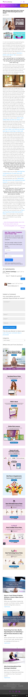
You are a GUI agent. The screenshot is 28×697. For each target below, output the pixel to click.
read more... (7, 606)
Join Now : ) (9, 260)
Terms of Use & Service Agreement (10, 685)
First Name (7, 247)
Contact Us (13, 687)
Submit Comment (9, 327)
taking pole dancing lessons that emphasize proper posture (14, 180)
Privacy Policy (20, 685)
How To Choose (23, 5)
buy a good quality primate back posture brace (13, 212)
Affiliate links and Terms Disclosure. (13, 344)
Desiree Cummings (11, 271)
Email (6, 253)
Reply (23, 278)
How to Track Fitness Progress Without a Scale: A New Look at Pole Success (13, 597)
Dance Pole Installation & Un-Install (13, 684)
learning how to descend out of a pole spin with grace (14, 173)
